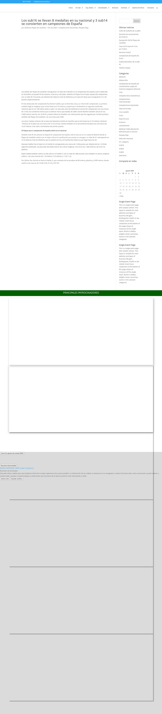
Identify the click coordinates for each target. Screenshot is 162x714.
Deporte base (124, 119)
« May (121, 196)
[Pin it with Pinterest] (41, 167)
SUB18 (121, 145)
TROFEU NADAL (124, 68)
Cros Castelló (124, 112)
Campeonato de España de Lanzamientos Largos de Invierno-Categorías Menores (129, 86)
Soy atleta (89, 8)
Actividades (102, 8)
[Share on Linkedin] (47, 167)
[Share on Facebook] (24, 167)
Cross (121, 115)
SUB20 (121, 149)
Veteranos (122, 155)
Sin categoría (124, 142)
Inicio (71, 8)
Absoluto (122, 77)
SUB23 (121, 152)
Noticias (115, 8)
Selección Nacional (126, 138)
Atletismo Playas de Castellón (35, 28)
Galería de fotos (138, 8)
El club (78, 8)
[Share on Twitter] (30, 167)
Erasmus (122, 122)
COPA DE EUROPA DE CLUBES (130, 31)
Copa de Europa (125, 108)
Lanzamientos (124, 126)
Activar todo (5, 479)
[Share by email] (53, 167)
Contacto (150, 8)
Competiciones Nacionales (68, 28)
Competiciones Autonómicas (129, 96)
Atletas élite (123, 80)
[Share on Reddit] (35, 167)
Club (120, 92)
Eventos (124, 8)
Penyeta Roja (83, 28)
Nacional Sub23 (125, 52)
